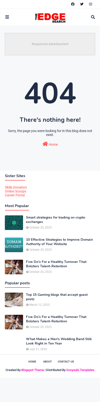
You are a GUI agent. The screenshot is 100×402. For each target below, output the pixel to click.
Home (53, 144)
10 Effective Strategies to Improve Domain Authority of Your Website (59, 242)
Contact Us (66, 361)
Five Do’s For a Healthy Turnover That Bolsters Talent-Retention (56, 264)
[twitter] (82, 4)
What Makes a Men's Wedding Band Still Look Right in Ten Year (59, 341)
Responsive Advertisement (50, 44)
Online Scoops (15, 191)
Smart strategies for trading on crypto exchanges (55, 219)
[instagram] (90, 4)
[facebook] (73, 4)
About (47, 361)
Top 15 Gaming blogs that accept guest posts (57, 297)
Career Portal (15, 195)
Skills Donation (16, 187)
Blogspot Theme (32, 370)
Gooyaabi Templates (80, 370)
